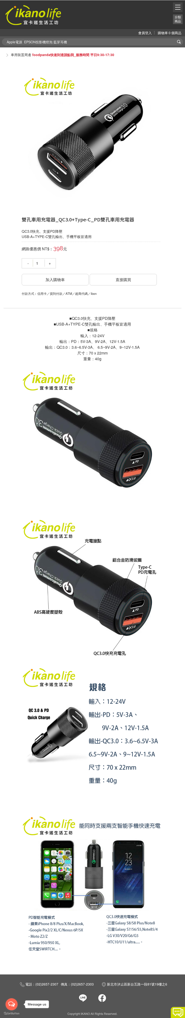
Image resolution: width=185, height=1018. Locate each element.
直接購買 (123, 279)
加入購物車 (55, 279)
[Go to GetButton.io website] (11, 1013)
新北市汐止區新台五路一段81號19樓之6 (137, 984)
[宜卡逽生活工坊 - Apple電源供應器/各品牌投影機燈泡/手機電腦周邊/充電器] (33, 14)
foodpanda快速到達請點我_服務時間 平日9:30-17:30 (73, 54)
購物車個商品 (169, 32)
